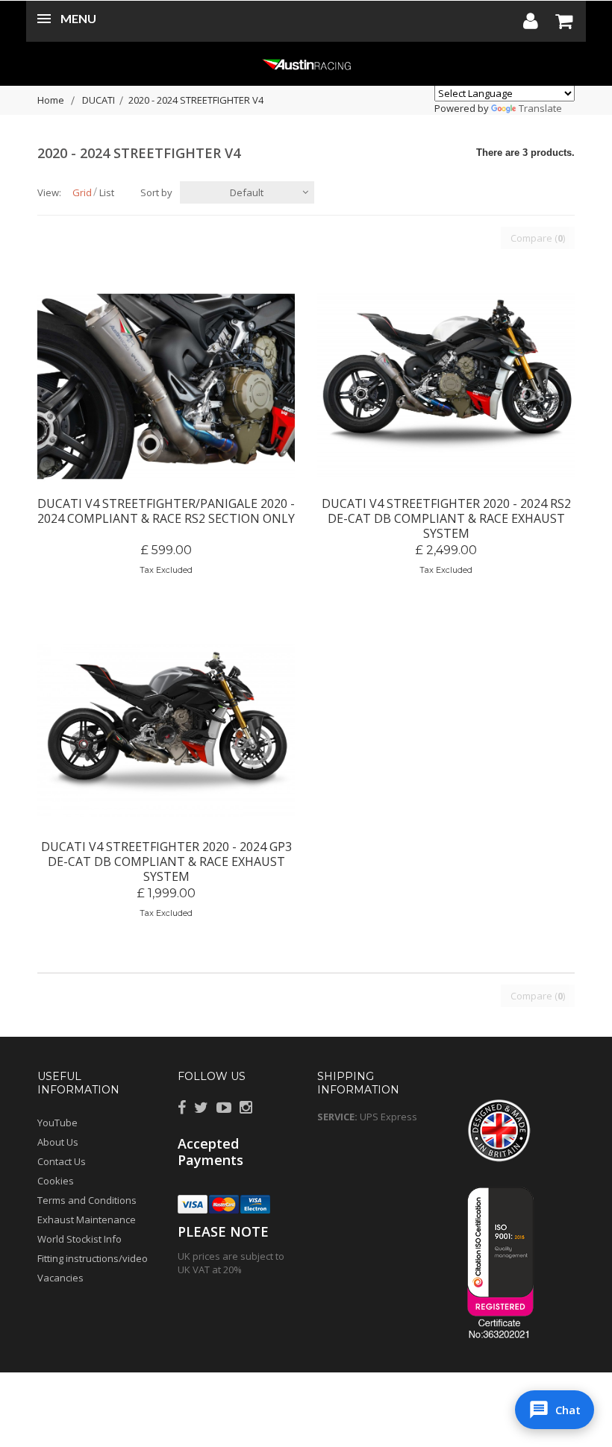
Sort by (156, 192)
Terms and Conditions (87, 1200)
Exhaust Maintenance (86, 1219)
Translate (540, 108)
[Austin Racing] (306, 63)
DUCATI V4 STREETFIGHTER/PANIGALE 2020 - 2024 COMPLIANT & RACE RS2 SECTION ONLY (166, 511)
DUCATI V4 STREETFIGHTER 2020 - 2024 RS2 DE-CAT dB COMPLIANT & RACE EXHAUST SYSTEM (446, 511)
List (106, 192)
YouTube (57, 1122)
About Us (57, 1142)
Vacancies (60, 1277)
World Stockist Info (79, 1239)
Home (50, 100)
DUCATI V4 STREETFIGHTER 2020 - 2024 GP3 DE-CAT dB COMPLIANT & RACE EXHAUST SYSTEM (166, 854)
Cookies (55, 1180)
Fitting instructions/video (92, 1258)
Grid (82, 192)
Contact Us (61, 1161)
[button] (554, 1409)
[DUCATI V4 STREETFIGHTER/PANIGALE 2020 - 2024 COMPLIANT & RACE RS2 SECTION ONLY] (166, 386)
